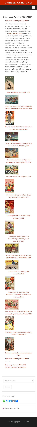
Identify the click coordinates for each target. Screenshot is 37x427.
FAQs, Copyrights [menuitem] (14, 422)
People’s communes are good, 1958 (18, 176)
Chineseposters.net (18, 3)
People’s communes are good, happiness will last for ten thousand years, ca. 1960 (18, 295)
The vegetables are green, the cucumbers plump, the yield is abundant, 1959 (18, 239)
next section (23, 21)
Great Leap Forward (15, 33)
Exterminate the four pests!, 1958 (18, 92)
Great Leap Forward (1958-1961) (15, 365)
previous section (12, 21)
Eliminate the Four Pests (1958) (15, 367)
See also (8, 362)
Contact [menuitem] (26, 422)
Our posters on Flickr (12, 408)
